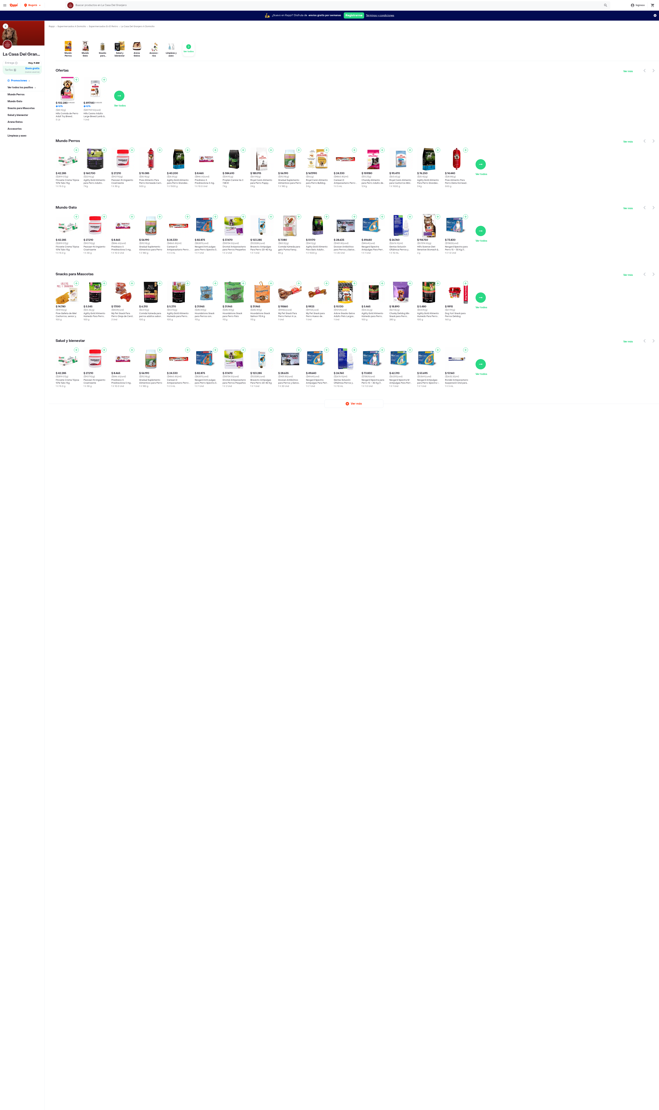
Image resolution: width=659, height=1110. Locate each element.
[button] (33, 5)
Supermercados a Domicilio (71, 26)
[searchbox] (337, 5)
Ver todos (120, 105)
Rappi (52, 26)
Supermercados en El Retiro (103, 26)
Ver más (628, 71)
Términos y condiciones (380, 15)
